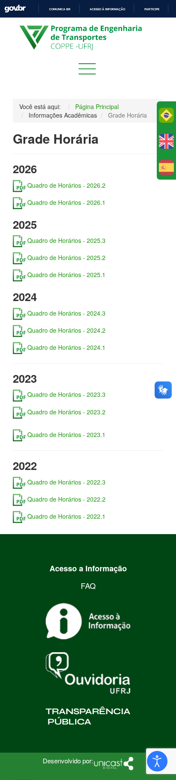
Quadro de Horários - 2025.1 (66, 274)
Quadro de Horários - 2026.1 (66, 202)
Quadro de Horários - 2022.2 (66, 499)
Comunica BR (59, 9)
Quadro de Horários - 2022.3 (66, 482)
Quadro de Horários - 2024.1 (66, 347)
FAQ (88, 585)
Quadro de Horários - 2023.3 (66, 394)
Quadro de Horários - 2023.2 (66, 411)
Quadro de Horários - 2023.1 (66, 434)
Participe (151, 9)
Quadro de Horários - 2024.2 (66, 330)
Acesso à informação (107, 9)
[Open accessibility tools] (157, 761)
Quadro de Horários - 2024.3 (66, 313)
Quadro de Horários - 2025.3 (66, 240)
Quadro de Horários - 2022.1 (66, 516)
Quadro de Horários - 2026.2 (67, 185)
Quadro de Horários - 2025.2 (66, 257)
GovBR (15, 9)
